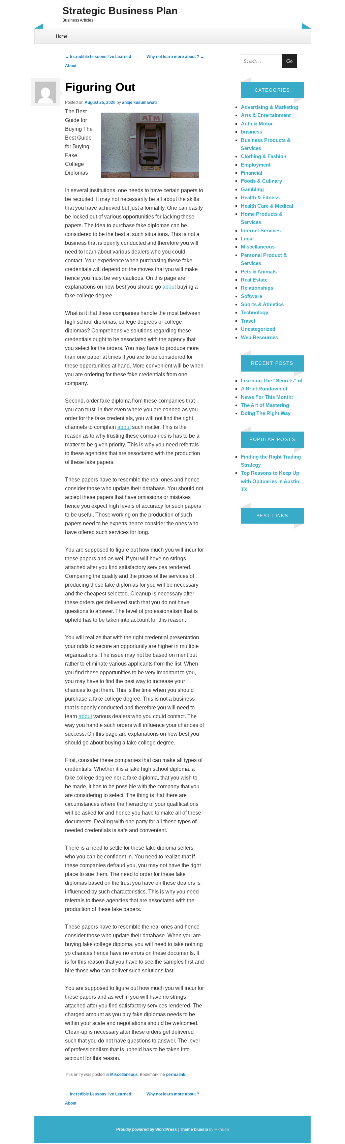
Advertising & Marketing (269, 107)
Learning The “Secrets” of (272, 380)
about (169, 287)
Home (61, 36)
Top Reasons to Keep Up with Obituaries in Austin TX (270, 481)
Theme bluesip (194, 1129)
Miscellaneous (124, 1074)
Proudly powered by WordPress (146, 1129)
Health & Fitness (260, 197)
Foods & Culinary (261, 181)
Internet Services (261, 230)
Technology (254, 312)
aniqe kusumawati (139, 102)
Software (251, 296)
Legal (247, 238)
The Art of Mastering (265, 405)
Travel (248, 321)
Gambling (252, 189)
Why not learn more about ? (175, 56)
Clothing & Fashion (263, 156)
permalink (175, 1074)
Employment (256, 165)
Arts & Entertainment (266, 115)
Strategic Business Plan (120, 10)
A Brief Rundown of (264, 388)
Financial (251, 173)
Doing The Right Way (265, 413)
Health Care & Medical (267, 206)
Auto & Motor (257, 123)
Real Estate (254, 280)
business (251, 132)
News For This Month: (267, 397)
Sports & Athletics (262, 304)
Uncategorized (258, 329)
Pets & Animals (259, 271)
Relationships (257, 288)
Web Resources (259, 337)
